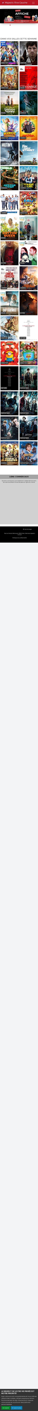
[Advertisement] (19, 503)
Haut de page (28, 529)
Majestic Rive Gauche (15, 2)
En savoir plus (16, 1408)
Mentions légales (29, 533)
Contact (20, 534)
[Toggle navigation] (33, 3)
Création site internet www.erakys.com (19, 541)
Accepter (6, 1408)
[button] (1, 16)
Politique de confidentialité (19, 537)
